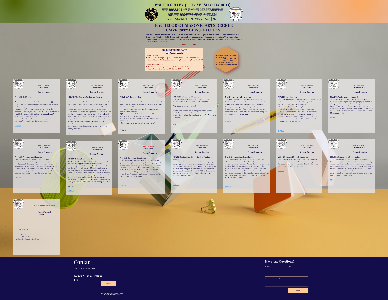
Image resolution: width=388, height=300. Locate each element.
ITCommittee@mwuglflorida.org (114, 293)
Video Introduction (189, 44)
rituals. (284, 107)
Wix (119, 294)
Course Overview (44, 92)
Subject (268, 273)
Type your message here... (274, 279)
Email (76, 280)
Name (267, 266)
